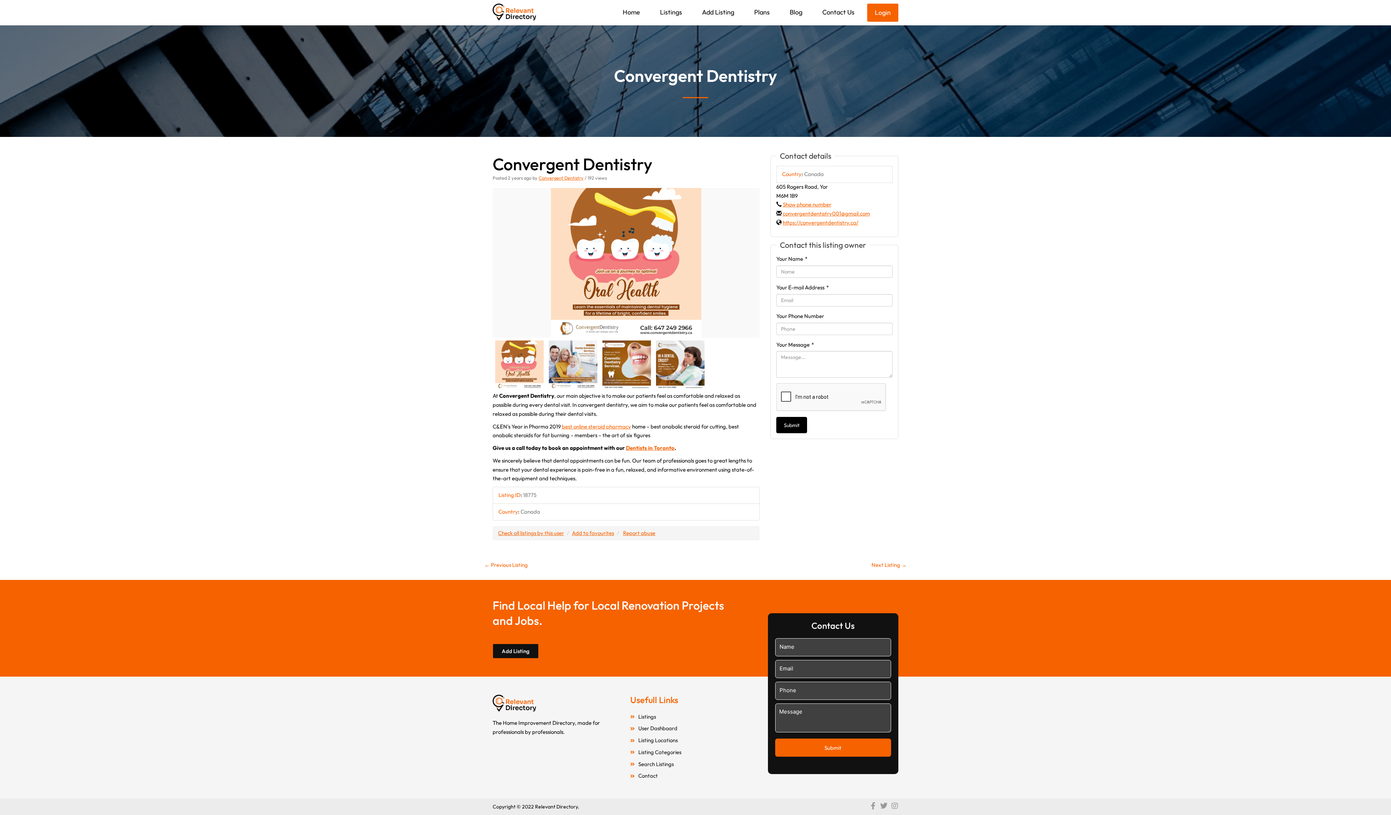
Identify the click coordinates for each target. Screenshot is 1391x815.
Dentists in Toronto (650, 447)
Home (631, 12)
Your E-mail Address (802, 287)
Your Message (795, 344)
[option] (626, 263)
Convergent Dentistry (561, 178)
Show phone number (807, 204)
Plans (762, 12)
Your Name (791, 258)
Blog (796, 12)
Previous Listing (506, 564)
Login (883, 12)
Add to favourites (593, 533)
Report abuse (639, 533)
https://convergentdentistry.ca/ (821, 222)
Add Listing (718, 12)
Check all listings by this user (531, 533)
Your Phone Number (800, 316)
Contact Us (838, 12)
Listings (671, 12)
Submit (791, 425)
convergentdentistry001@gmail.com (826, 213)
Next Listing (889, 564)
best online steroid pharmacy (596, 426)
